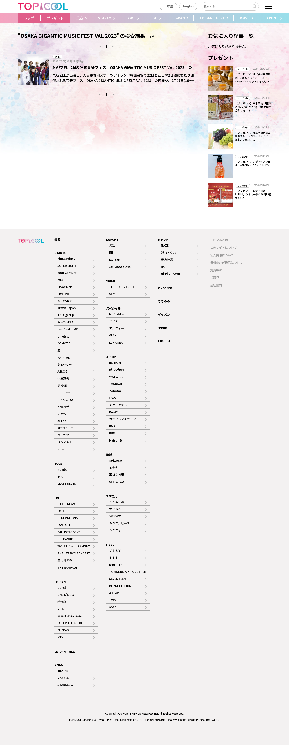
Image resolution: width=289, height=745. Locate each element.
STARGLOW (65, 684)
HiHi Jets (63, 393)
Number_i (64, 469)
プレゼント (55, 18)
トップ (29, 18)
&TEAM (114, 593)
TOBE (130, 18)
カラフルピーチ (119, 523)
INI (111, 252)
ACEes (61, 421)
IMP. (60, 476)
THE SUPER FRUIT (122, 287)
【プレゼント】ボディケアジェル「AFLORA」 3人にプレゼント (252, 165)
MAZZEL (63, 677)
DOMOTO (64, 343)
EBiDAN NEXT (212, 18)
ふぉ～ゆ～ (64, 364)
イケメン (164, 314)
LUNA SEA (116, 342)
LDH (153, 18)
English (188, 6)
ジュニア (63, 435)
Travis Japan (66, 308)
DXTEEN (114, 259)
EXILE (61, 511)
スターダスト (118, 405)
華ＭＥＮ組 (116, 474)
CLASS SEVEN (66, 483)
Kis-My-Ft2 (65, 322)
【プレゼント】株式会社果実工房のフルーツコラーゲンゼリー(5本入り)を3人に (253, 136)
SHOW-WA (116, 482)
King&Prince (66, 258)
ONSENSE (165, 288)
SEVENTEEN (117, 578)
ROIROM (115, 362)
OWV (112, 398)
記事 (57, 56)
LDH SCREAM (66, 504)
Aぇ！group (65, 315)
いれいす (115, 516)
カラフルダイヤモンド (124, 419)
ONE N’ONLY (65, 595)
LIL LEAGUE (65, 539)
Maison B (115, 440)
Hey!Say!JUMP (67, 329)
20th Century (67, 272)
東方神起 (167, 259)
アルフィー (116, 328)
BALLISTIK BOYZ (68, 532)
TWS (112, 600)
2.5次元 (111, 496)
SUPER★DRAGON (69, 623)
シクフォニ (116, 530)
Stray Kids (168, 252)
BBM (112, 433)
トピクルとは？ (220, 240)
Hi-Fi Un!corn (170, 273)
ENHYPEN (115, 564)
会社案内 (216, 285)
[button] (16, 18)
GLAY (112, 335)
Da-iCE (113, 412)
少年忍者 (63, 378)
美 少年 (62, 385)
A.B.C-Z (62, 371)
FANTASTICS (66, 525)
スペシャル (113, 308)
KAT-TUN (63, 357)
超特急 (61, 602)
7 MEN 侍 (63, 407)
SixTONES (64, 294)
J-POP (111, 357)
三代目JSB (64, 560)
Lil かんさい (65, 400)
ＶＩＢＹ (115, 550)
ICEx (60, 637)
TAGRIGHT (116, 383)
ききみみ (164, 301)
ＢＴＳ (113, 557)
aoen (112, 607)
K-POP (163, 239)
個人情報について (222, 255)
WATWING (116, 377)
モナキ (113, 467)
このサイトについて (223, 247)
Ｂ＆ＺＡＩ (64, 442)
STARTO (104, 18)
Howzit (62, 449)
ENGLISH (165, 341)
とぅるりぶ (116, 502)
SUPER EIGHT (66, 265)
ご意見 (214, 277)
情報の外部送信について (226, 262)
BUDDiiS (63, 630)
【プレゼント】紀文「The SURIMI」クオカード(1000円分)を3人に (253, 194)
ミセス (113, 321)
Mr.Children (117, 314)
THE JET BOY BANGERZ (73, 553)
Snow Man (64, 287)
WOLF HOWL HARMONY (73, 546)
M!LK (60, 609)
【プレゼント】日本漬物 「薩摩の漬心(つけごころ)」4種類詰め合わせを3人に (253, 107)
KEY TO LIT (65, 428)
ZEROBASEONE (120, 266)
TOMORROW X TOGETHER (127, 571)
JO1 (112, 245)
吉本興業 (115, 391)
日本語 (168, 6)
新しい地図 (116, 370)
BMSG (245, 18)
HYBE (110, 544)
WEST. (61, 279)
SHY (112, 294)
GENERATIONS (67, 518)
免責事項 (216, 270)
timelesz (63, 336)
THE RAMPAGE (67, 567)
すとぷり (115, 509)
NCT (164, 266)
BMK (112, 426)
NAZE (165, 245)
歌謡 (109, 455)
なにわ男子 (64, 301)
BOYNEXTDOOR (120, 586)
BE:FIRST (63, 670)
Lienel (61, 587)
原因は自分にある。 (70, 616)
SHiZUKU (115, 460)
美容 (79, 18)
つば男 (110, 281)
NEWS (61, 414)
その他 (162, 327)
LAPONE (271, 18)
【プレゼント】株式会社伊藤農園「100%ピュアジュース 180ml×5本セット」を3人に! (253, 77)
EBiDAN (178, 18)
